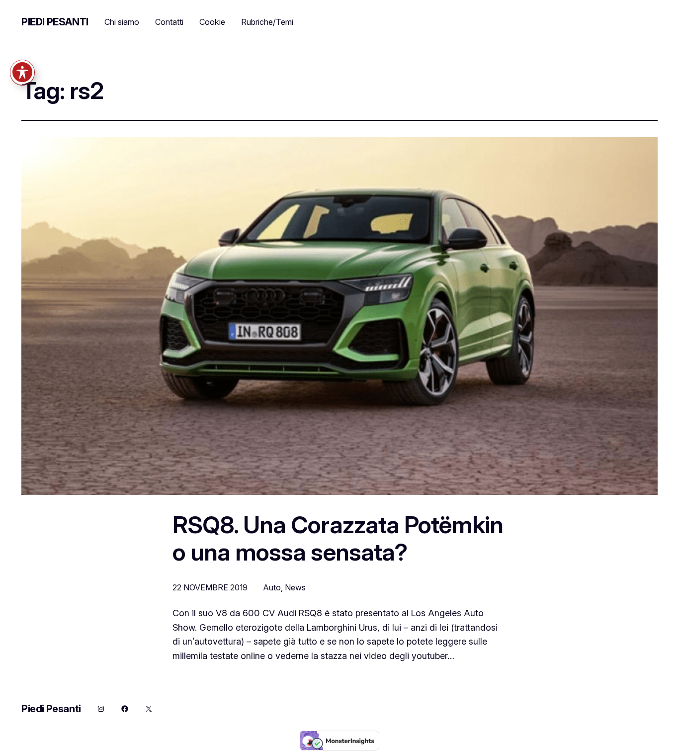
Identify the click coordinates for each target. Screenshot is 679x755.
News (295, 587)
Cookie (212, 22)
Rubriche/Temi (267, 22)
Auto (272, 587)
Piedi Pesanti (54, 22)
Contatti (169, 22)
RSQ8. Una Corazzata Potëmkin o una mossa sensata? (337, 538)
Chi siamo (121, 22)
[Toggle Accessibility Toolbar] (22, 72)
